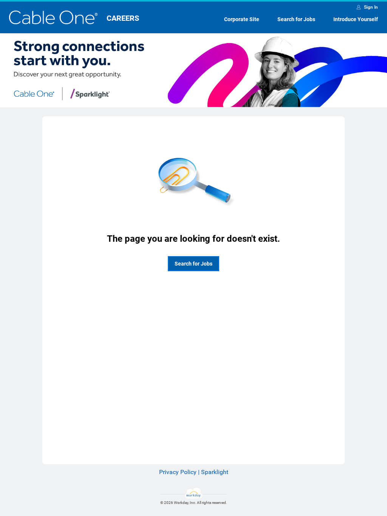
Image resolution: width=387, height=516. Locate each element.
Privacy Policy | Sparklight (193, 472)
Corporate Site (241, 19)
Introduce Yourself (355, 19)
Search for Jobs (296, 19)
